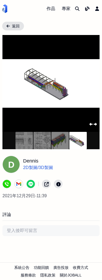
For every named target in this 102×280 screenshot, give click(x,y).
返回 (16, 26)
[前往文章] (87, 8)
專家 (66, 8)
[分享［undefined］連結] (46, 184)
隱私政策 (47, 275)
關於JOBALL (71, 275)
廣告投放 (61, 267)
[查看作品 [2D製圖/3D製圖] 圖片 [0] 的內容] (24, 140)
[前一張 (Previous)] (11, 83)
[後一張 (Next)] (91, 83)
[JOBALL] (4, 8)
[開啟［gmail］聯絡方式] (18, 184)
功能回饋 (41, 267)
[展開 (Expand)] (93, 124)
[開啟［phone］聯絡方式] (6, 184)
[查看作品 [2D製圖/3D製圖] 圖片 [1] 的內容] (42, 140)
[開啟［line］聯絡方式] (30, 184)
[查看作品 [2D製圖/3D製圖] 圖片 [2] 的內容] (60, 140)
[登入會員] (97, 8)
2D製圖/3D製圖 (38, 167)
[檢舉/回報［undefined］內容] (58, 184)
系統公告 (21, 267)
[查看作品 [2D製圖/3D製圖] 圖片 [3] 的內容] (78, 140)
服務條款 (28, 275)
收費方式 (80, 267)
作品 (51, 8)
